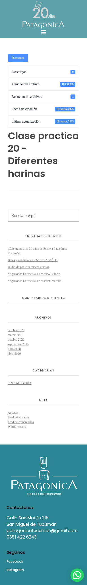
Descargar (18, 57)
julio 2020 (14, 349)
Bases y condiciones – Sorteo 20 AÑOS (33, 260)
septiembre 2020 (18, 344)
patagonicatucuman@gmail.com (42, 531)
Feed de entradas (18, 417)
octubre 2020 (16, 339)
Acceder (13, 412)
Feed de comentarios (21, 422)
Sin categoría (19, 383)
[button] (77, 575)
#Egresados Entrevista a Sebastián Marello (34, 281)
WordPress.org (17, 426)
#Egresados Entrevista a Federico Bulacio (34, 274)
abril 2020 (14, 353)
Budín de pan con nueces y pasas (28, 267)
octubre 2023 (16, 330)
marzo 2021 (15, 335)
